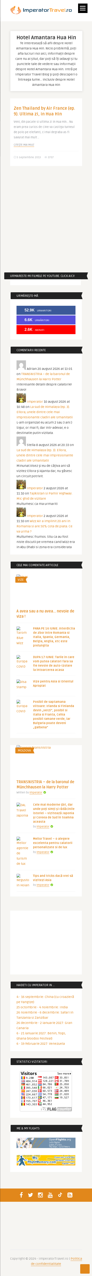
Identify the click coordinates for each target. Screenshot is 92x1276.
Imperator (35, 402)
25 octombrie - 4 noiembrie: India (42, 1007)
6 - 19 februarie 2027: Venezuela (41, 1044)
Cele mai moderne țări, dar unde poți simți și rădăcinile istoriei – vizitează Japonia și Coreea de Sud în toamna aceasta (54, 813)
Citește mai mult (24, 145)
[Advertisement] (46, 219)
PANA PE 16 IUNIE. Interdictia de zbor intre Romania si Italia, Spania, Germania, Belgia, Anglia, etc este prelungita (54, 637)
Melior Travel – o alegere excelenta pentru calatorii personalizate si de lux (52, 843)
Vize (21, 580)
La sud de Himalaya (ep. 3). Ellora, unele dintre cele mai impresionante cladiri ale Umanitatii (45, 412)
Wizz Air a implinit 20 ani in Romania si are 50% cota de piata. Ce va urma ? (44, 526)
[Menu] (83, 8)
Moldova (24, 750)
